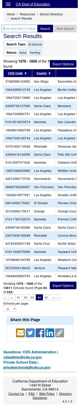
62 (25, 297)
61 (18, 297)
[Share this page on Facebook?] (40, 332)
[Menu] (8, 4)
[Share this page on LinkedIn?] (50, 332)
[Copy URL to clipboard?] (59, 332)
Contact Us (16, 393)
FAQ (31, 393)
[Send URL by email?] (21, 332)
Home (11, 14)
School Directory (51, 14)
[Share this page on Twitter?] (31, 332)
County (41, 73)
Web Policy (47, 393)
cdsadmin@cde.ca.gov (22, 357)
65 (46, 297)
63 (32, 297)
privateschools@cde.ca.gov (26, 367)
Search (45, 28)
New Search (65, 28)
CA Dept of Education (33, 4)
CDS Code (15, 73)
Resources (27, 14)
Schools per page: (16, 303)
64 (39, 297)
